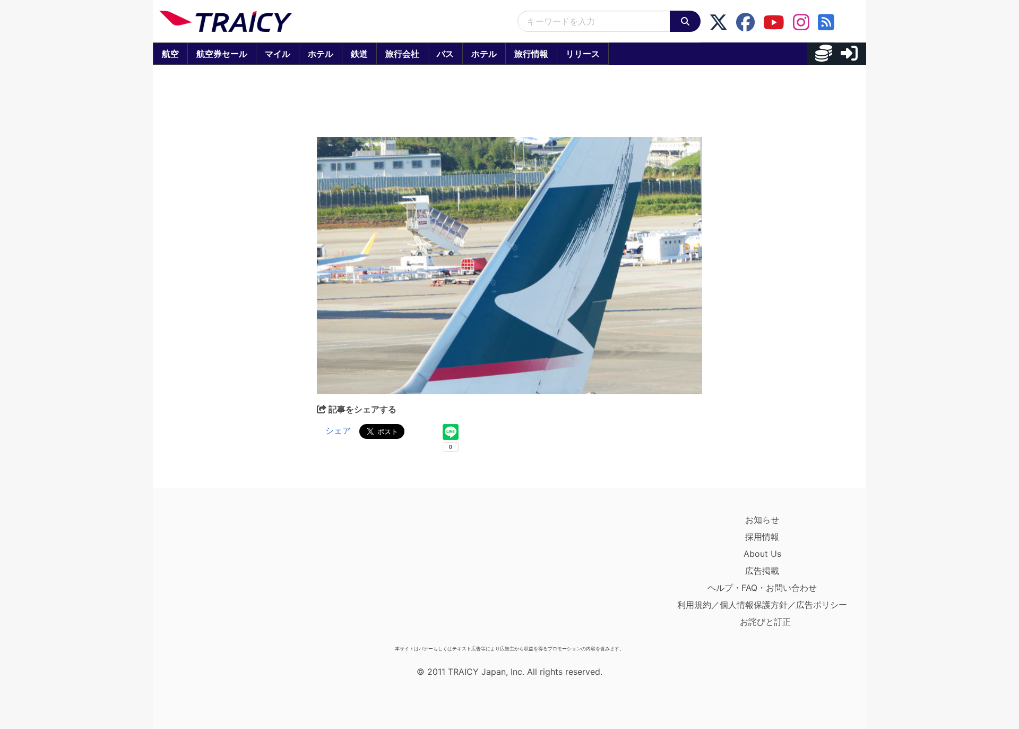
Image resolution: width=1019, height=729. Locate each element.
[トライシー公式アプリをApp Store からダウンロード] (221, 576)
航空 (170, 53)
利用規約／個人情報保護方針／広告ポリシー (762, 604)
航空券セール (221, 53)
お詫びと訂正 (765, 621)
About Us (762, 553)
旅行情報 (531, 53)
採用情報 (762, 536)
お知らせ (762, 519)
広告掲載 (762, 570)
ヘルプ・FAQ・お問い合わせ (762, 587)
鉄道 (359, 53)
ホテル (320, 53)
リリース (583, 53)
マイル (277, 53)
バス (445, 53)
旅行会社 (402, 53)
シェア (338, 430)
